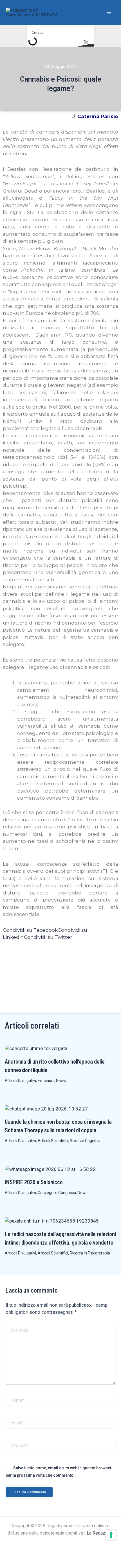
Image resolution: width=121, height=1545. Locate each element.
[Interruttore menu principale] (109, 12)
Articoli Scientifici (53, 1140)
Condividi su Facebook (30, 930)
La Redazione (100, 1533)
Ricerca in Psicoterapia (90, 1253)
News (61, 1080)
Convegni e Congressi (57, 1192)
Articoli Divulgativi (20, 1080)
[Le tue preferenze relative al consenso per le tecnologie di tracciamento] (111, 1535)
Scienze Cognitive (86, 1140)
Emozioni (46, 1080)
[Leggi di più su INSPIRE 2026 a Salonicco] (50, 1169)
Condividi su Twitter (48, 937)
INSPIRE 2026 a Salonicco (34, 1182)
